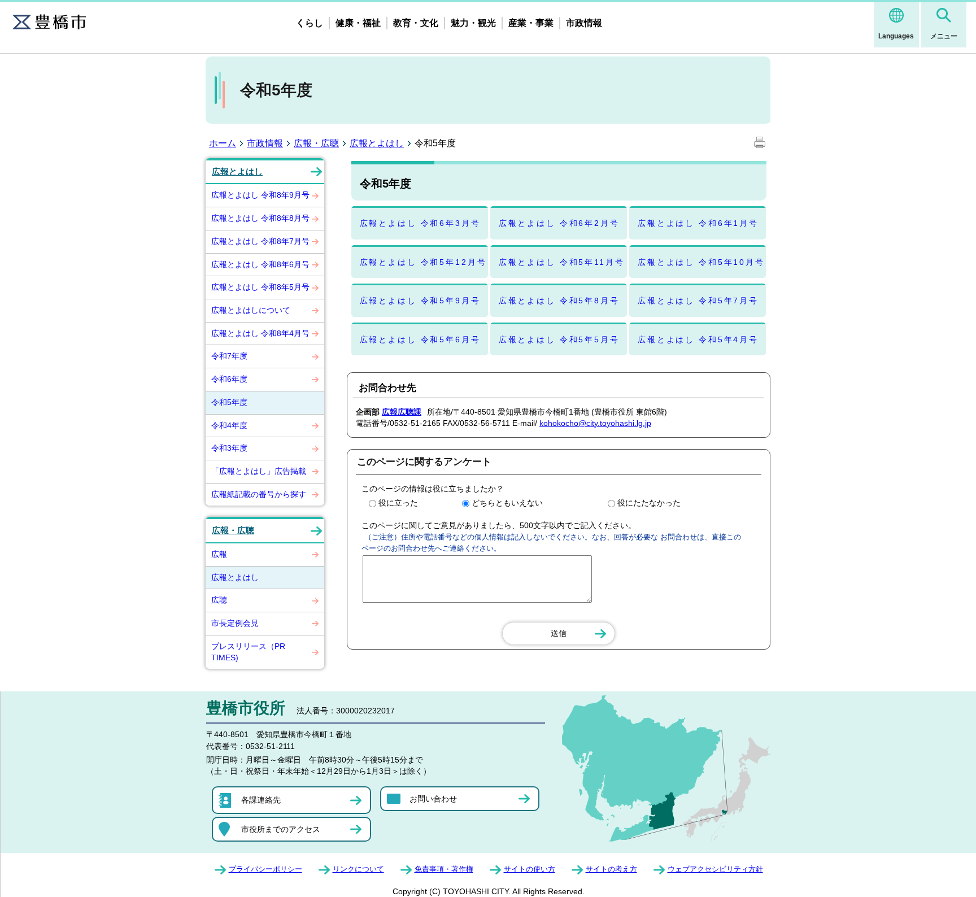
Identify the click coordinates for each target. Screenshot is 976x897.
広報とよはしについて (250, 310)
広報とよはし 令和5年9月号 (420, 300)
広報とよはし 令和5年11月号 (562, 262)
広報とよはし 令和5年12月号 (423, 262)
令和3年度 (229, 447)
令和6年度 (229, 379)
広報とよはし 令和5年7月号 (698, 300)
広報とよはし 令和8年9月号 (260, 194)
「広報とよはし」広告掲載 (258, 471)
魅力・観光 (473, 23)
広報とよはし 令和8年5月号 (260, 286)
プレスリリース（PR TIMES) (248, 652)
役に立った (398, 502)
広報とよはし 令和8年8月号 (260, 218)
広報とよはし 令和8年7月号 (260, 241)
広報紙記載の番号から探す (258, 494)
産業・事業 (531, 23)
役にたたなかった (649, 502)
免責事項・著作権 (444, 869)
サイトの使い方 (529, 869)
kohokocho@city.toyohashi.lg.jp (595, 423)
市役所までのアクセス (280, 829)
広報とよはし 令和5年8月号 (559, 300)
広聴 (219, 599)
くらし (309, 23)
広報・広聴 (316, 143)
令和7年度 (229, 355)
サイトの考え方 (611, 869)
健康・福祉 (358, 23)
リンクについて (358, 869)
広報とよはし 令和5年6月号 (420, 339)
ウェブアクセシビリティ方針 (715, 869)
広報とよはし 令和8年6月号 (260, 264)
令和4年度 (229, 425)
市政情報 (584, 23)
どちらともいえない (507, 502)
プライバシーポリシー (265, 869)
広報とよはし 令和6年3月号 (420, 223)
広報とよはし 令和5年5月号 (559, 339)
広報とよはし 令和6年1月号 (698, 223)
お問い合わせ (433, 798)
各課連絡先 (261, 799)
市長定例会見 (235, 623)
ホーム (222, 143)
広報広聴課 (401, 411)
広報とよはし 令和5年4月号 (698, 339)
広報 (219, 554)
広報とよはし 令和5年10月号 (701, 262)
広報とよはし (377, 143)
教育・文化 (415, 23)
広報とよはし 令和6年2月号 (559, 223)
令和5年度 (229, 402)
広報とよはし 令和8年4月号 (260, 333)
